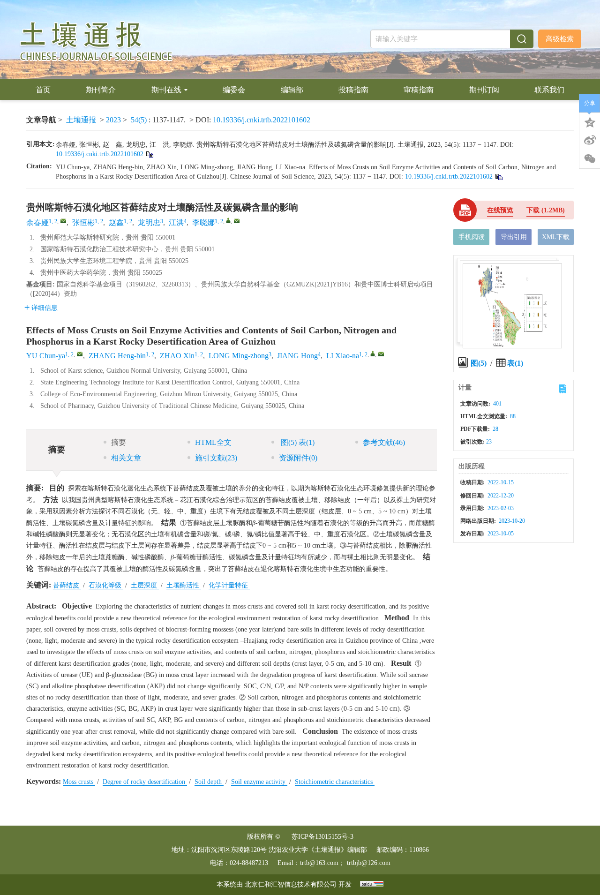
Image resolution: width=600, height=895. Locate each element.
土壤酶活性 (183, 585)
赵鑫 (116, 222)
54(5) (140, 120)
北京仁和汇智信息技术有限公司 (291, 884)
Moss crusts (79, 781)
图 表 (297, 442)
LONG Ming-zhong (239, 356)
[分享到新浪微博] (589, 140)
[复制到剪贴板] (149, 154)
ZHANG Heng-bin (117, 356)
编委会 (234, 90)
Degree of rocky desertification (145, 781)
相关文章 (126, 458)
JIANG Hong (297, 356)
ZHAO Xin (177, 356)
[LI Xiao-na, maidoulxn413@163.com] (372, 353)
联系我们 (549, 90)
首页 (43, 90)
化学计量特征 (229, 585)
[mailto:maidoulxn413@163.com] (236, 220)
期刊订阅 (484, 90)
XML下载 (556, 237)
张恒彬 (83, 222)
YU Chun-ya (45, 356)
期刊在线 (166, 90)
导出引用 (514, 237)
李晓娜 (203, 222)
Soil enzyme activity (259, 781)
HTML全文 (213, 442)
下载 (545, 210)
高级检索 (560, 39)
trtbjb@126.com (368, 862)
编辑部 (292, 90)
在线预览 (500, 210)
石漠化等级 (106, 585)
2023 (113, 120)
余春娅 (37, 222)
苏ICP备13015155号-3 (322, 836)
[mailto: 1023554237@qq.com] (79, 354)
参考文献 (384, 442)
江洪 (176, 222)
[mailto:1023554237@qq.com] (63, 220)
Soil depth (209, 781)
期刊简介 (101, 90)
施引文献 (216, 458)
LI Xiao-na (342, 356)
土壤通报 (81, 120)
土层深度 (145, 585)
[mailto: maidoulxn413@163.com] (381, 354)
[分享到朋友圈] (589, 159)
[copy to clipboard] (498, 176)
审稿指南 (419, 90)
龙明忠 (149, 222)
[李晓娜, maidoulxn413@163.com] (228, 220)
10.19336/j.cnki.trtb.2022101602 (261, 120)
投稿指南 (353, 90)
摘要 (118, 442)
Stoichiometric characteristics (335, 781)
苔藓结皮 (67, 585)
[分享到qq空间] (589, 121)
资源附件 (298, 458)
